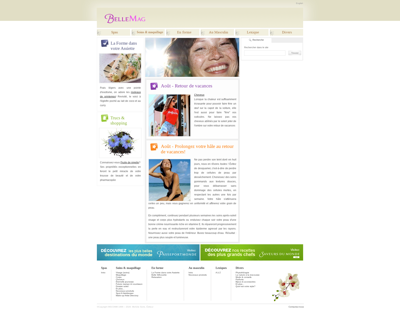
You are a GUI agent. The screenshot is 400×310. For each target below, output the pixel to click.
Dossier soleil (122, 286)
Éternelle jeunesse (125, 282)
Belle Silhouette (159, 275)
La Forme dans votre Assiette (165, 272)
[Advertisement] (226, 17)
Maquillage (121, 275)
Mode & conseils (243, 277)
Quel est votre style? (245, 286)
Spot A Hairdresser (125, 293)
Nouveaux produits (125, 291)
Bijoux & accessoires (245, 282)
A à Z (218, 272)
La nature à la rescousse (248, 275)
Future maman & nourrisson (129, 284)
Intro (103, 272)
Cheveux (199, 94)
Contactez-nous (296, 307)
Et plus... (120, 288)
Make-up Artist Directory (127, 295)
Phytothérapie (242, 272)
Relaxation (156, 277)
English (299, 3)
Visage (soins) (122, 272)
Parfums (240, 279)
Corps (118, 277)
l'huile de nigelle (129, 162)
